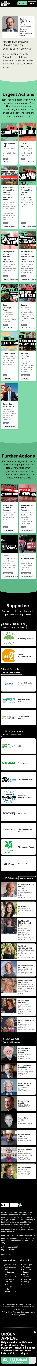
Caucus (26, 1272)
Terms (25, 1274)
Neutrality (27, 1279)
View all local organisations (14, 627)
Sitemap (26, 1282)
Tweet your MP (10, 1277)
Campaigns (27, 1265)
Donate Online (10, 1291)
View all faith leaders (11, 1042)
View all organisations (12, 735)
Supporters (27, 1269)
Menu (32, 3)
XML (24, 1284)
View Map (8, 1282)
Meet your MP (10, 1279)
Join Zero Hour (10, 1265)
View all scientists (27, 878)
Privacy (26, 1277)
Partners (26, 1267)
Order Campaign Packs (8, 1286)
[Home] (5, 3)
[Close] (35, 1332)
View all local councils (12, 673)
